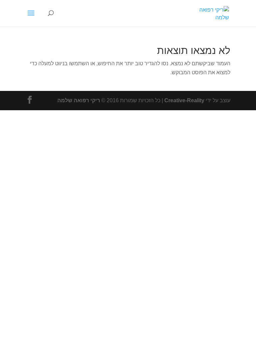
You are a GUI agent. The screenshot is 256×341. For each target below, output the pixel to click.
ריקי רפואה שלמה (78, 100)
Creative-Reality (184, 100)
